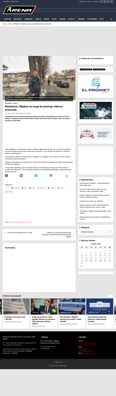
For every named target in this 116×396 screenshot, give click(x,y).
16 (109, 256)
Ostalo (71, 19)
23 (109, 258)
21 (100, 258)
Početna (7, 19)
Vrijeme (62, 19)
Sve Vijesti (18, 19)
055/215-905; (82, 345)
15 (105, 256)
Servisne (81, 19)
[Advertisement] (58, 40)
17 (82, 258)
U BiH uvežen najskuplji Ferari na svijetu (19, 233)
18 (86, 258)
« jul (81, 266)
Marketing (82, 1)
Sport (54, 19)
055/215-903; (82, 343)
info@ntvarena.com (84, 349)
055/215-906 (91, 345)
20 (96, 258)
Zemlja (38, 19)
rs (26, 222)
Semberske (28, 19)
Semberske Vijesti (65, 312)
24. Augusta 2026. (9, 322)
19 (91, 258)
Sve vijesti (8, 103)
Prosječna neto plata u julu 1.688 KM (91, 201)
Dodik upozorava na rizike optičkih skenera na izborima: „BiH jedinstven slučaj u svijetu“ (43, 320)
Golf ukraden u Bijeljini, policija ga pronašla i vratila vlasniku (70, 319)
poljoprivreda (21, 222)
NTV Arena (19, 113)
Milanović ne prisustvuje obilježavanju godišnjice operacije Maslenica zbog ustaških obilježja (56, 235)
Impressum (96, 1)
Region (46, 19)
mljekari (15, 222)
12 (91, 256)
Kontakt (89, 1)
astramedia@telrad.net (85, 351)
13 (96, 256)
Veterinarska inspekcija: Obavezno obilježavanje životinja (97, 319)
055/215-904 (91, 343)
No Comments (27, 113)
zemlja (30, 222)
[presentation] (109, 296)
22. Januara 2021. (10, 113)
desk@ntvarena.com (88, 353)
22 (105, 258)
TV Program (92, 19)
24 (82, 261)
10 (82, 256)
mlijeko (10, 222)
